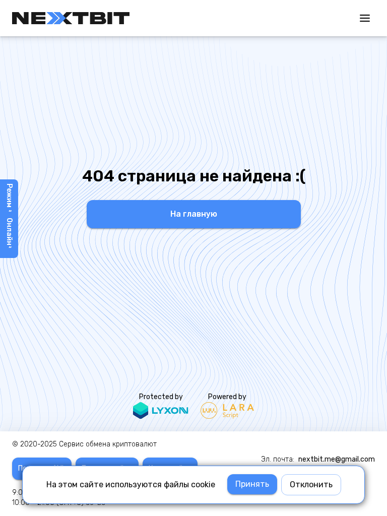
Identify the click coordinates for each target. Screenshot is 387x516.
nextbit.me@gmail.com (336, 459)
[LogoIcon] (71, 18)
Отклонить (311, 484)
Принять (252, 484)
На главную (193, 214)
